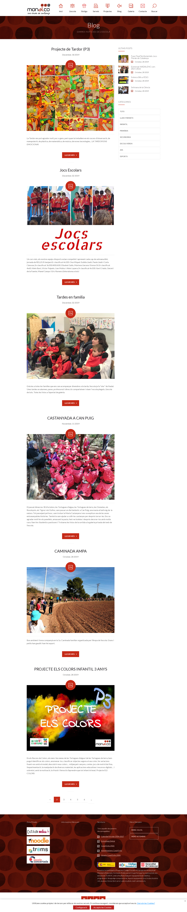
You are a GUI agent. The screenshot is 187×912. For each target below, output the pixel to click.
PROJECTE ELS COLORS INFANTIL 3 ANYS (70, 669)
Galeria (131, 11)
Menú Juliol (136, 830)
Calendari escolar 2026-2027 (112, 836)
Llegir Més (70, 155)
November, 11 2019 (70, 423)
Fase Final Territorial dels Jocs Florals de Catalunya (144, 57)
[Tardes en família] (70, 346)
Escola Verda (126, 144)
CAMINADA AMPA (71, 551)
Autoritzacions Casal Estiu (111, 850)
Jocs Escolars (71, 170)
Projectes (107, 11)
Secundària (125, 137)
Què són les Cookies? (146, 903)
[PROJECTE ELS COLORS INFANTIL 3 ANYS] (70, 718)
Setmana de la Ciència (140, 87)
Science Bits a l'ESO (139, 77)
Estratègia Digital (108, 841)
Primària (124, 131)
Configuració (81, 907)
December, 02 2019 (70, 175)
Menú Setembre (138, 836)
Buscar (154, 11)
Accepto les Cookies (102, 907)
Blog (119, 11)
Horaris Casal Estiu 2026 (110, 855)
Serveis (96, 11)
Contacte (143, 11)
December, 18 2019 (70, 54)
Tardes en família (71, 297)
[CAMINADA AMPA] (70, 600)
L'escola (72, 11)
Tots (122, 111)
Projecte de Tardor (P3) (70, 49)
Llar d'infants (126, 118)
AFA (121, 150)
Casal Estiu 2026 (107, 846)
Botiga (84, 11)
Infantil (123, 124)
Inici (61, 11)
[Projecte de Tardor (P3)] (70, 98)
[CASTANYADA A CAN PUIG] (70, 467)
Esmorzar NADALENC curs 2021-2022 (143, 67)
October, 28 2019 (70, 556)
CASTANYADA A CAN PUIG (70, 418)
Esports (124, 156)
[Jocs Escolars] (70, 219)
